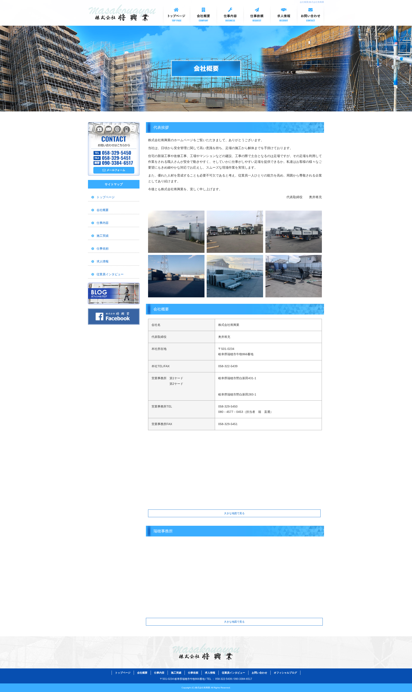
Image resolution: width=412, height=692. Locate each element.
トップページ (176, 15)
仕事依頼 (257, 15)
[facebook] (113, 323)
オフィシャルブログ (113, 293)
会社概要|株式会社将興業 (312, 2)
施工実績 (103, 235)
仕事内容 (230, 15)
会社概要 (203, 15)
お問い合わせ (310, 15)
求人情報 (283, 15)
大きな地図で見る (234, 513)
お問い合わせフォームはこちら (113, 149)
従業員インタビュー (110, 274)
